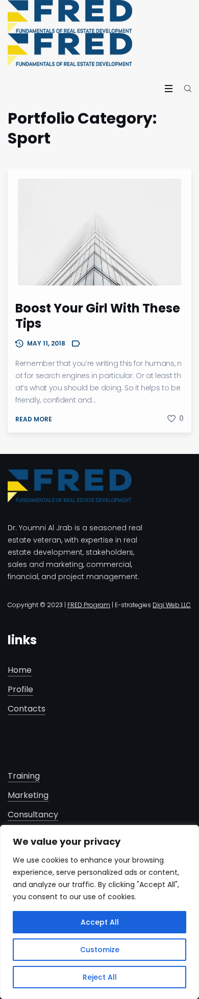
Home (20, 670)
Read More (33, 419)
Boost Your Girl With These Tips (97, 316)
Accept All (100, 922)
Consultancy (33, 815)
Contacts (26, 709)
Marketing (28, 795)
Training (24, 776)
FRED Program (88, 605)
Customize (99, 950)
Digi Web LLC (172, 605)
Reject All (100, 977)
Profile (20, 689)
